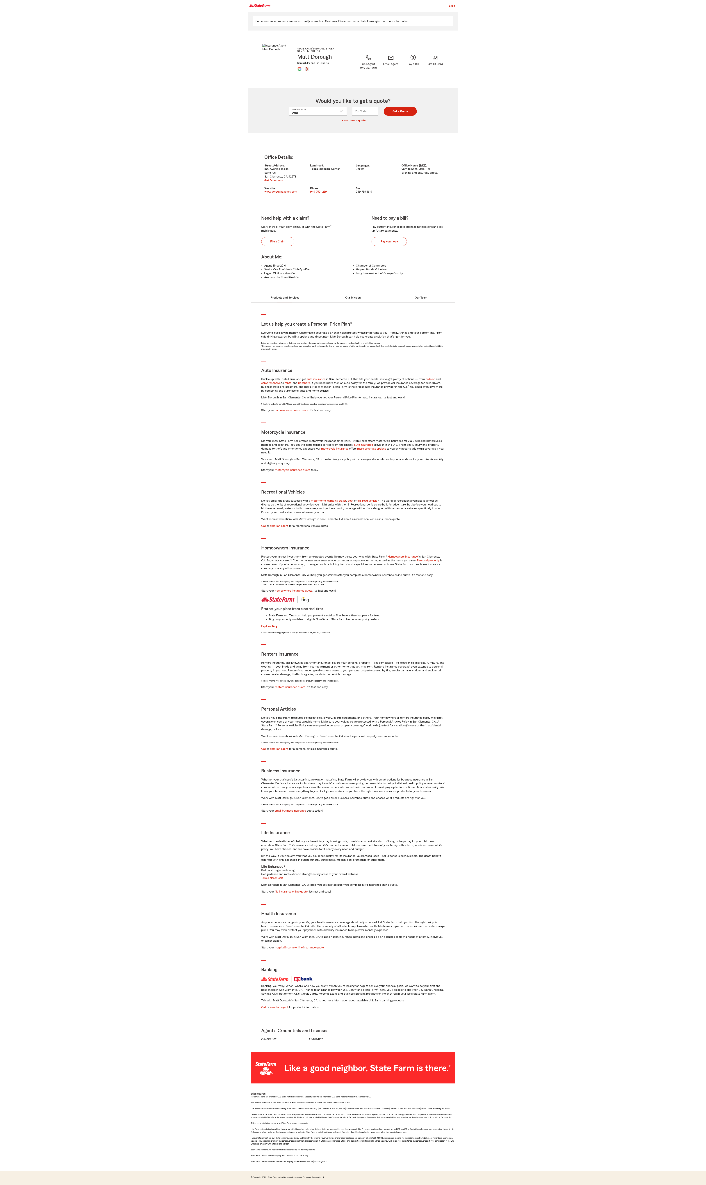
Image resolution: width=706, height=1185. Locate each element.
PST (422, 165)
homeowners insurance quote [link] (293, 590)
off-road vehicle (367, 500)
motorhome (318, 500)
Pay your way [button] (389, 241)
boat (350, 500)
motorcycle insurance (334, 448)
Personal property (428, 560)
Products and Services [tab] (285, 297)
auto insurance (316, 379)
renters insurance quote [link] (290, 687)
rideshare (304, 383)
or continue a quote (353, 120)
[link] (391, 66)
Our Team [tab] (421, 297)
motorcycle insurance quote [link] (292, 470)
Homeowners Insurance (403, 556)
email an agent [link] (279, 525)
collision (430, 379)
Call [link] (263, 525)
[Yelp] (307, 69)
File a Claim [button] (277, 241)
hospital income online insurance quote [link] (299, 947)
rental (288, 383)
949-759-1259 (318, 191)
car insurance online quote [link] (291, 410)
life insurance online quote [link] (291, 891)
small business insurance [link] (290, 810)
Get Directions (273, 180)
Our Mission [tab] (353, 297)
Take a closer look (272, 878)
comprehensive (271, 383)
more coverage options (371, 448)
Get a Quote (400, 111)
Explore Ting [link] (269, 626)
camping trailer (336, 500)
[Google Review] (299, 69)
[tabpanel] (353, 174)
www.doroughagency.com (280, 191)
